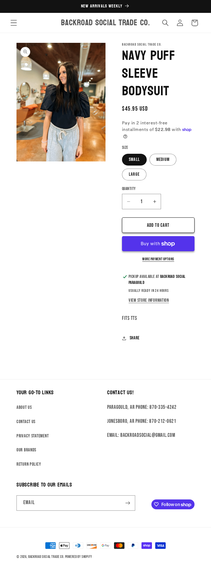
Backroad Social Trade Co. (46, 557)
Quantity (129, 188)
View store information (149, 300)
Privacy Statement (32, 436)
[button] (14, 23)
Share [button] (135, 338)
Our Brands (26, 450)
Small (134, 159)
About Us (24, 407)
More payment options (158, 259)
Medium (163, 159)
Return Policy (28, 464)
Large (134, 174)
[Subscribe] (127, 503)
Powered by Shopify (78, 557)
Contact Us (25, 421)
